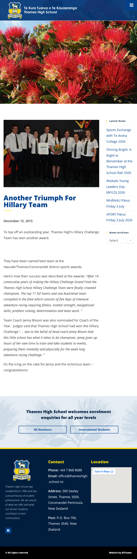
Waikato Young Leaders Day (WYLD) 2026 (117, 186)
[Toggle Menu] (131, 5)
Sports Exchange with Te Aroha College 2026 (118, 136)
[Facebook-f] (8, 530)
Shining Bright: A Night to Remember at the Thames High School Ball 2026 (119, 161)
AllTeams (127, 552)
